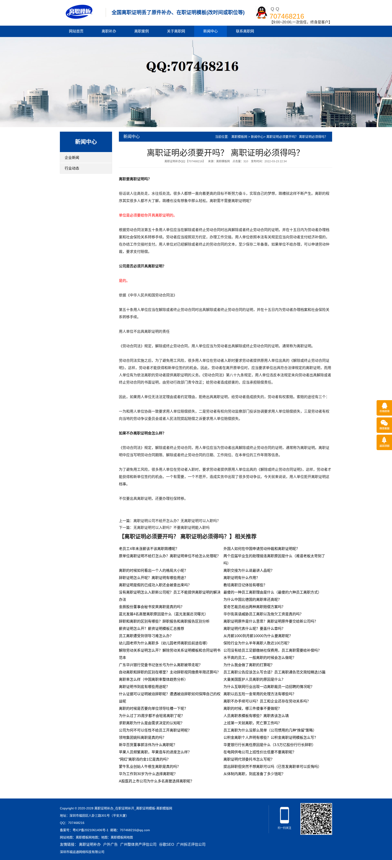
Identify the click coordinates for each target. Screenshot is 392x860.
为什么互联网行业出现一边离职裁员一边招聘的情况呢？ (268, 687)
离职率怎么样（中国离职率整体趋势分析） (153, 679)
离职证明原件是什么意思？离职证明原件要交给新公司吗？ (270, 621)
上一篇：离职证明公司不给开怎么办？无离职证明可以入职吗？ (169, 521)
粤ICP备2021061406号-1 (90, 830)
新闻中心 (210, 31)
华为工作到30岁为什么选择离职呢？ (148, 774)
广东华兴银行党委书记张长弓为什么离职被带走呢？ (160, 665)
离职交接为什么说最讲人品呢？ (248, 570)
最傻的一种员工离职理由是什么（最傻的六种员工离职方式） (272, 592)
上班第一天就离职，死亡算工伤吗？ (252, 723)
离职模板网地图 (87, 837)
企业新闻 (72, 158)
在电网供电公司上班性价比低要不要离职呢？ (259, 752)
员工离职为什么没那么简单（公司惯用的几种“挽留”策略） (269, 730)
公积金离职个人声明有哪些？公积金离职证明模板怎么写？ (270, 737)
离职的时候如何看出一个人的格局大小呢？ (153, 570)
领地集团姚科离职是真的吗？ (142, 737)
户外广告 (110, 844)
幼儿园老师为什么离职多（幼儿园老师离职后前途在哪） (164, 643)
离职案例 (141, 31)
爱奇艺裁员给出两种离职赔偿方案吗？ (254, 607)
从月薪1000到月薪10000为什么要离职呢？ (258, 636)
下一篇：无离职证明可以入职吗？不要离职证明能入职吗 (164, 528)
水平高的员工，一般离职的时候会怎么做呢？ (259, 658)
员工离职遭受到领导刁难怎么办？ (146, 636)
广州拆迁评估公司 (191, 844)
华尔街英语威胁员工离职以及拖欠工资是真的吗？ (263, 614)
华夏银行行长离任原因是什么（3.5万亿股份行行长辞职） (269, 745)
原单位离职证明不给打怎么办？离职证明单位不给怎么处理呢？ (169, 556)
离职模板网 (239, 136)
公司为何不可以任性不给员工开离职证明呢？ (155, 730)
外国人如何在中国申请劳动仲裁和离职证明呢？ (261, 549)
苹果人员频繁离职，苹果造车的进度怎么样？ (155, 752)
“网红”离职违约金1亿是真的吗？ (144, 759)
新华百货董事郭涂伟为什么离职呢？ (148, 745)
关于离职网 (176, 31)
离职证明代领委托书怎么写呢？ (248, 759)
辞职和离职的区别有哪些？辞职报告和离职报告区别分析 (164, 621)
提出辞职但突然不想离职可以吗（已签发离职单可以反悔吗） (272, 767)
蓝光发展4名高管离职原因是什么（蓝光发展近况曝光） (163, 614)
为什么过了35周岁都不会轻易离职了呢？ (152, 716)
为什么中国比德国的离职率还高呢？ (252, 599)
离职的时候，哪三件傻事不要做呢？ (252, 708)
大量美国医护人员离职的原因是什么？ (254, 679)
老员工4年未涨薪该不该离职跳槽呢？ (149, 549)
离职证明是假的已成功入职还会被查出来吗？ (155, 585)
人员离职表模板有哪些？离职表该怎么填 (256, 716)
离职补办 (109, 31)
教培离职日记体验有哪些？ (245, 585)
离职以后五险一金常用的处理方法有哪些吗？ (259, 694)
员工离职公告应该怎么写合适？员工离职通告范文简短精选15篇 (274, 672)
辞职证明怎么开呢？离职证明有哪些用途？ (153, 578)
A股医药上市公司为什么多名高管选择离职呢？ (156, 781)
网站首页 (76, 31)
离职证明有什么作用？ (241, 578)
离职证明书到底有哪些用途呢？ (144, 687)
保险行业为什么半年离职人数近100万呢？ (257, 643)
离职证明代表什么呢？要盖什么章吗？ (254, 629)
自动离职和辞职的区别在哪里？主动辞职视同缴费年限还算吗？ (169, 672)
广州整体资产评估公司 (138, 844)
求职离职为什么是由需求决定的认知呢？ (151, 723)
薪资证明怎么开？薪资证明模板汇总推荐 (151, 629)
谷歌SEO (166, 844)
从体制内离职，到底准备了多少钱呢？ (254, 774)
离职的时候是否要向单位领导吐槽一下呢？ (153, 708)
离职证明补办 (90, 844)
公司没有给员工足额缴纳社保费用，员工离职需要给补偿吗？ (272, 650)
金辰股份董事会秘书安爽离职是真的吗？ (151, 607)
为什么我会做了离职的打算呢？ (248, 665)
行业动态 (72, 168)
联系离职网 (245, 31)
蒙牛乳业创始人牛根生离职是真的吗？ (150, 767)
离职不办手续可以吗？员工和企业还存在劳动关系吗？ (267, 701)
